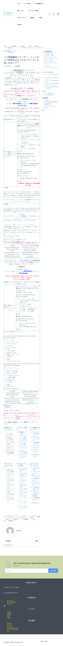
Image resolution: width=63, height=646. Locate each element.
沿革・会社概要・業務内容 (51, 101)
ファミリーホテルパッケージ (23, 502)
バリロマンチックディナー (35, 446)
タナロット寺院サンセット (10, 450)
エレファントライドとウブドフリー (23, 456)
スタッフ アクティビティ (12, 629)
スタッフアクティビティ (50, 106)
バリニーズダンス (21, 517)
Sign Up (19, 24)
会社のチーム (10, 625)
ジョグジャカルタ (47, 72)
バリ (17, 516)
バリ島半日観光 (13, 46)
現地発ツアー (38, 46)
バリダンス (24, 516)
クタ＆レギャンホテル (23, 481)
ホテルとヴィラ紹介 (21, 464)
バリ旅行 (30, 46)
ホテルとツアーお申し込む (35, 491)
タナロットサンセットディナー (35, 438)
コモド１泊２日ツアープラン (10, 499)
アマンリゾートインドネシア (23, 497)
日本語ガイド (11, 520)
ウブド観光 (10, 434)
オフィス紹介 (10, 626)
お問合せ (32, 17)
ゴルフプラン (48, 66)
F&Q (46, 108)
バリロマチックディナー (9, 417)
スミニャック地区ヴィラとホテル (23, 485)
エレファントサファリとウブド (23, 447)
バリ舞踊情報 (25, 519)
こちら (22, 241)
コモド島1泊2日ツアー (50, 95)
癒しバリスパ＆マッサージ (35, 475)
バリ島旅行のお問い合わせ (35, 488)
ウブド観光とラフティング (23, 440)
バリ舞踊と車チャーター (34, 428)
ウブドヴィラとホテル (23, 477)
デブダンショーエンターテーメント (35, 451)
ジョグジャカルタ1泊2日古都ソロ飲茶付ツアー (51, 87)
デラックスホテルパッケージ (23, 508)
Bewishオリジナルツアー (8, 429)
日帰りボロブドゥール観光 (10, 470)
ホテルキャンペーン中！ (50, 61)
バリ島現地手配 (47, 51)
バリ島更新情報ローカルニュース (35, 499)
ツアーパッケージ (8, 516)
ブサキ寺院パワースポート (10, 440)
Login (40, 17)
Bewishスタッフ (49, 104)
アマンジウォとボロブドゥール (10, 485)
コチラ (24, 243)
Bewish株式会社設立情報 (12, 628)
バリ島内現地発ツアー (35, 479)
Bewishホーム (36, 503)
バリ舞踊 (7, 519)
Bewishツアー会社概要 (36, 495)
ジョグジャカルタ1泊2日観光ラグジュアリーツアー (51, 84)
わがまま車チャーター (35, 455)
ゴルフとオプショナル (33, 464)
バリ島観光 (22, 46)
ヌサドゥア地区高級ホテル (23, 474)
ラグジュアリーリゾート (50, 57)
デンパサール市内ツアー (10, 447)
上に (37, 407)
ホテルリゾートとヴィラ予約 (35, 483)
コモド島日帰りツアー (10, 495)
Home (5, 46)
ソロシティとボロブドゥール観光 (10, 490)
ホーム (19, 3)
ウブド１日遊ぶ (22, 428)
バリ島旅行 (31, 517)
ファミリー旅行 (48, 60)
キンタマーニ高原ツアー (10, 436)
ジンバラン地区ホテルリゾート (23, 469)
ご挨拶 (46, 100)
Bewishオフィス (49, 103)
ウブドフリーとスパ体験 (23, 443)
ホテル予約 (27, 3)
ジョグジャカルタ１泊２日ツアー (10, 480)
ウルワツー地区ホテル (23, 493)
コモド (44, 91)
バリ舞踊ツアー (16, 519)
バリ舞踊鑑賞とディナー (20, 95)
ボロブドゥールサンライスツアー (10, 475)
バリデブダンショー (32, 95)
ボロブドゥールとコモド (8, 465)
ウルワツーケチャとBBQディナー (36, 433)
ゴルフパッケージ (21, 17)
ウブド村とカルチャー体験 (23, 452)
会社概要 (45, 98)
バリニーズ (12, 517)
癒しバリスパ (20, 10)
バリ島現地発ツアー (39, 3)
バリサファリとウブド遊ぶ (23, 436)
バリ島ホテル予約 (49, 55)
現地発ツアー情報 (49, 54)
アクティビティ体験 (33, 10)
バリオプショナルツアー (35, 472)
